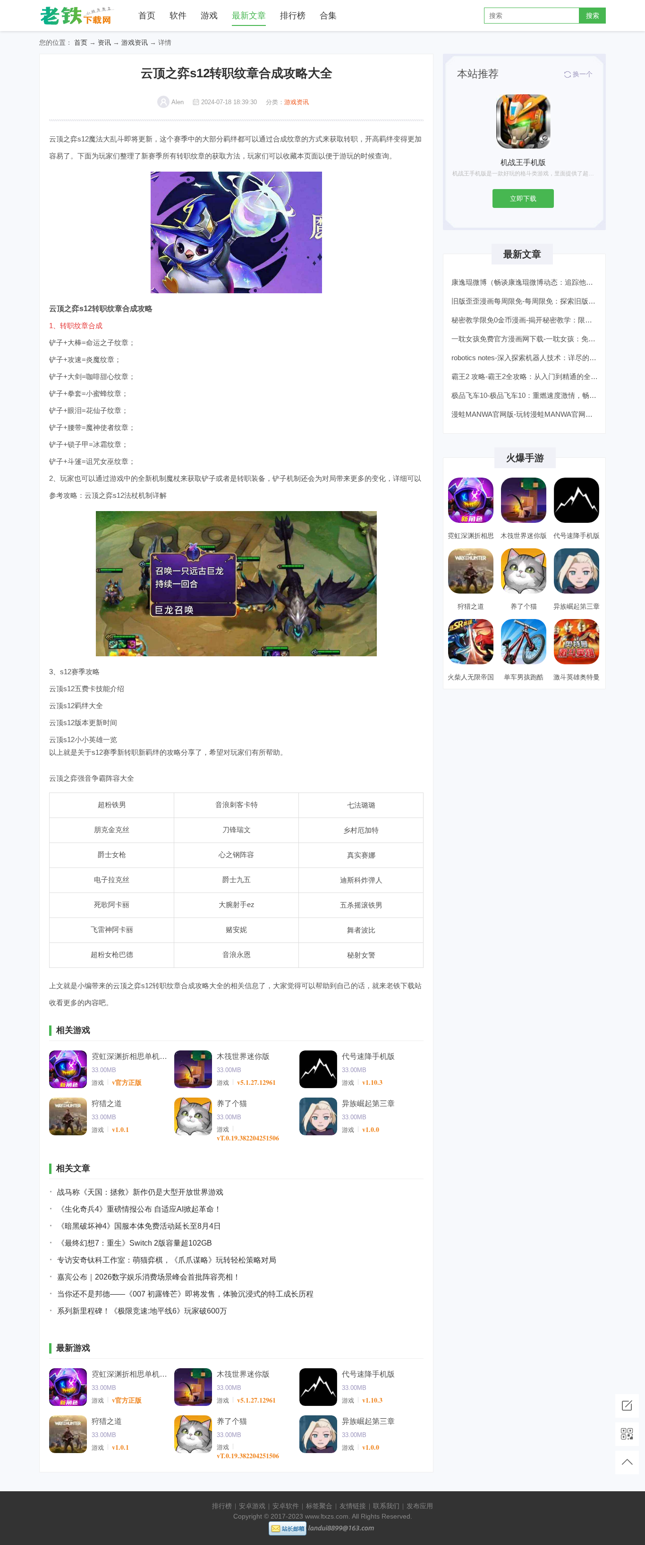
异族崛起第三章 (368, 1103)
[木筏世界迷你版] (193, 1069)
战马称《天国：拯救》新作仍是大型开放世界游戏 (140, 1192)
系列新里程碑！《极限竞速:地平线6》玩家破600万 (142, 1311)
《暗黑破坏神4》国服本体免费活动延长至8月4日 (139, 1226)
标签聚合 (319, 1506)
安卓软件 (285, 1506)
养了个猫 (232, 1103)
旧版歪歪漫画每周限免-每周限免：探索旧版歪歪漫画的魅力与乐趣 (525, 301)
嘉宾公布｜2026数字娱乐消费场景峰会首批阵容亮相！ (148, 1277)
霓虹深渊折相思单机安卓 (129, 1056)
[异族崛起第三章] (318, 1116)
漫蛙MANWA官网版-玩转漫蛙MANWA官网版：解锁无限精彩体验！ (525, 414)
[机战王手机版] (523, 121)
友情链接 (352, 1506)
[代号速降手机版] (318, 1069)
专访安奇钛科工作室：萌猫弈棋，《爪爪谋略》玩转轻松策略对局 (166, 1260)
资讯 (104, 42)
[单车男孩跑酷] (523, 641)
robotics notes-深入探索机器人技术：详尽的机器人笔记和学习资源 (525, 358)
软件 (178, 15)
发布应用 (420, 1506)
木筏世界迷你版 (243, 1056)
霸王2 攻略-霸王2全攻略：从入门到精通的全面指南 (525, 376)
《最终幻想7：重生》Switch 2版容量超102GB (134, 1243)
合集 (328, 15)
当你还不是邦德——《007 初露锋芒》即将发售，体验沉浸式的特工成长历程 (185, 1294)
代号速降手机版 (368, 1056)
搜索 (592, 15)
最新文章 (249, 15)
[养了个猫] (193, 1116)
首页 (146, 15)
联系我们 (386, 1506)
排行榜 (293, 15)
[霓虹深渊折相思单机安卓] (68, 1069)
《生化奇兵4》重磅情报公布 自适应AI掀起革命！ (139, 1209)
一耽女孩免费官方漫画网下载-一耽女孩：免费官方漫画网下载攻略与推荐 (525, 339)
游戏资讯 (134, 42)
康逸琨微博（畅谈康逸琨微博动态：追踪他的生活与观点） (525, 282)
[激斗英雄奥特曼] (576, 641)
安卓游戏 (252, 1506)
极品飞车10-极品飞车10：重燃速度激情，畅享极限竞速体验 (525, 395)
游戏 (209, 15)
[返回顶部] (627, 1462)
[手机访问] (627, 1434)
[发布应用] (627, 1406)
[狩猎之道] (68, 1116)
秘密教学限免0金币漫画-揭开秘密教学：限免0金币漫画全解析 (525, 320)
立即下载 (523, 198)
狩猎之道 (107, 1103)
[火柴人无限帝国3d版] (470, 641)
